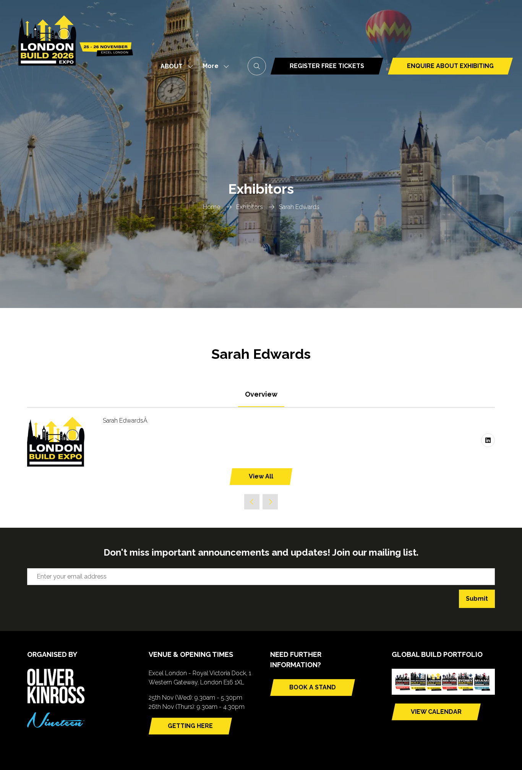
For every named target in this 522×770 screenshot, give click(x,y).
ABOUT (171, 66)
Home (211, 207)
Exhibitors (249, 207)
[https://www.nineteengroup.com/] (55, 725)
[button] (213, 66)
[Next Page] (270, 501)
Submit (477, 598)
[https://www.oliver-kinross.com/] (55, 701)
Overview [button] (261, 394)
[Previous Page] (251, 501)
